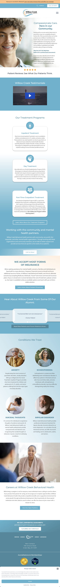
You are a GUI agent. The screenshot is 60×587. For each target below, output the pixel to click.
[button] (57, 568)
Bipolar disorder (44, 417)
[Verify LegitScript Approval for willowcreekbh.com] (36, 561)
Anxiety (15, 370)
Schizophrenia (44, 370)
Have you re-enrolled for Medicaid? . (30, 1)
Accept (30, 581)
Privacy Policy (33, 585)
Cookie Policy (26, 585)
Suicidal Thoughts (15, 417)
